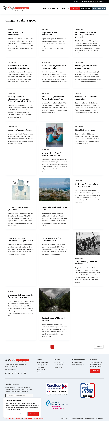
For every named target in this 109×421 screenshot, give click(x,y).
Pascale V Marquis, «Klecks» (20, 130)
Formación (54, 8)
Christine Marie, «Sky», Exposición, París (52, 239)
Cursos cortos (58, 367)
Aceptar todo (33, 414)
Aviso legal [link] (8, 418)
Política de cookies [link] (27, 418)
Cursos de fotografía (38, 418)
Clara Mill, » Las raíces (85, 130)
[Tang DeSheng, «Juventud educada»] (88, 243)
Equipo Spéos (40, 367)
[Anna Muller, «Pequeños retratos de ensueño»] (54, 135)
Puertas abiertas (98, 8)
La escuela (43, 8)
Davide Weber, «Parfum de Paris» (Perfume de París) (53, 98)
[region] (22, 408)
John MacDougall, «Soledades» (15, 33)
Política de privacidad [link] (17, 418)
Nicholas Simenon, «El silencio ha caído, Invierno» (20, 67)
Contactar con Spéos (78, 365)
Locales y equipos (42, 365)
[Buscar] (105, 1)
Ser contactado (85, 8)
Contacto (64, 8)
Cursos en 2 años (59, 365)
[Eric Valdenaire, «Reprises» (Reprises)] (20, 189)
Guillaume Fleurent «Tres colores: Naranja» (86, 185)
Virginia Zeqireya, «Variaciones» (49, 33)
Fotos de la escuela (42, 362)
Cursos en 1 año (59, 362)
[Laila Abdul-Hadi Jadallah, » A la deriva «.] (54, 189)
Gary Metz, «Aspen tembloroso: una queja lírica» (20, 239)
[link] (6, 373)
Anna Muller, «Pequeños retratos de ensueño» (52, 154)
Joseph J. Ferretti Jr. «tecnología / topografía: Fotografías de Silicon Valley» (21, 99)
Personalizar (11, 414)
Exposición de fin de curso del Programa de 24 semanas (20, 296)
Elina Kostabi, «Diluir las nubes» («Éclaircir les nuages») (86, 34)
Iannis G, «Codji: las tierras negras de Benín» (86, 67)
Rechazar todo (22, 414)
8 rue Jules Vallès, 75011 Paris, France (16, 364)
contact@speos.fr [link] (11, 369)
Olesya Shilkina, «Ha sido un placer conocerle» (54, 67)
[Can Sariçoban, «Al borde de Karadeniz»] (54, 300)
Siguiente (98, 346)
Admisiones (75, 8)
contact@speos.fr (88, 1)
